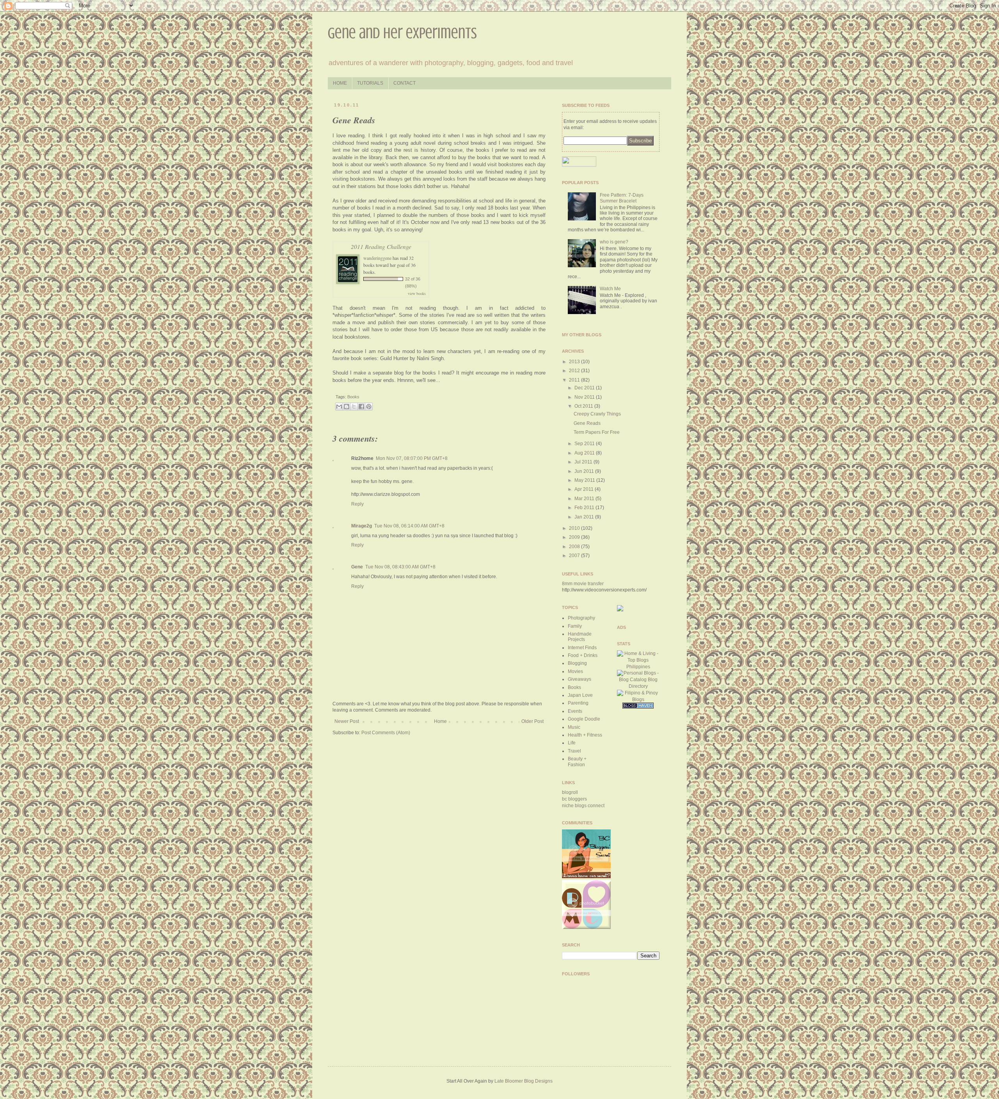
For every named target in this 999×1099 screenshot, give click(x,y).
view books (417, 293)
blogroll (570, 792)
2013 (575, 361)
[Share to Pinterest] (369, 406)
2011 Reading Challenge (381, 246)
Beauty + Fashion (577, 761)
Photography (581, 618)
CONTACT (404, 83)
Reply (357, 504)
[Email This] (339, 406)
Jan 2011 (584, 517)
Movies (575, 671)
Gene (357, 567)
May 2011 (585, 480)
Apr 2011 (584, 489)
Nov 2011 (585, 397)
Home (440, 721)
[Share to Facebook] (361, 406)
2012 (575, 370)
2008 (575, 546)
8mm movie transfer (583, 583)
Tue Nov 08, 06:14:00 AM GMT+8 (409, 526)
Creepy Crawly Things (597, 414)
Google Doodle (584, 719)
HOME (340, 83)
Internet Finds (582, 647)
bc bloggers (574, 799)
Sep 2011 (585, 443)
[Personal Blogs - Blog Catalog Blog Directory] (638, 686)
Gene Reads (587, 423)
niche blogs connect (583, 805)
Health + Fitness (585, 735)
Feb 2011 (584, 507)
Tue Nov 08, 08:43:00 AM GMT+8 (400, 567)
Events (575, 711)
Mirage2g (361, 526)
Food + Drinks (582, 655)
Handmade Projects (580, 636)
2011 (575, 380)
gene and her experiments (402, 33)
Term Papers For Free (597, 432)
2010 (575, 528)
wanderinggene (377, 258)
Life (572, 743)
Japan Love (580, 695)
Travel (574, 751)
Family (575, 626)
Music (574, 727)
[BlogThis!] (346, 406)
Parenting (578, 703)
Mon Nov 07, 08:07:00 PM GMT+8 (412, 458)
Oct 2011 (584, 406)
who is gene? (614, 242)
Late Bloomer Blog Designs (523, 1081)
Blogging (577, 663)
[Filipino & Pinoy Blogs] (638, 699)
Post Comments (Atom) (385, 732)
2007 (575, 555)
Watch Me (610, 288)
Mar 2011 (584, 498)
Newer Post (346, 721)
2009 (575, 537)
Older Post (532, 721)
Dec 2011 (585, 388)
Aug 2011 (585, 453)
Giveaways (579, 679)
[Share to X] (354, 406)
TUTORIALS (370, 83)
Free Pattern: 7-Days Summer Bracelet (621, 197)
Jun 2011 (584, 471)
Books (353, 396)
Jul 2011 (584, 462)
